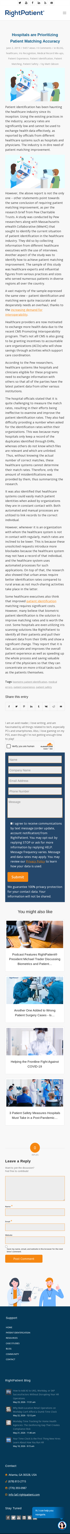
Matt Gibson (52, 63)
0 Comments (44, 47)
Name (9, 1206)
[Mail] (51, 2)
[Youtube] (26, 2)
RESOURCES (12, 1337)
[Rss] (45, 2)
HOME (9, 1327)
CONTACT (10, 1359)
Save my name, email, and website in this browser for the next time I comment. (35, 1250)
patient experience (24, 687)
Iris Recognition (27, 53)
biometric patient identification (30, 681)
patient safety (44, 687)
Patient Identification (41, 58)
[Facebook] (32, 2)
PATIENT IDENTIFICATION (18, 1332)
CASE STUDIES (13, 1343)
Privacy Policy (35, 861)
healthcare (12, 53)
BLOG (59, 47)
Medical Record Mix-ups (50, 53)
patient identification (41, 601)
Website (8, 1235)
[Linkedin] (39, 2)
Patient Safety (30, 63)
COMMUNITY (12, 1354)
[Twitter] (20, 2)
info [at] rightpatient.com (24, 1494)
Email (8, 1221)
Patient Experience (18, 58)
